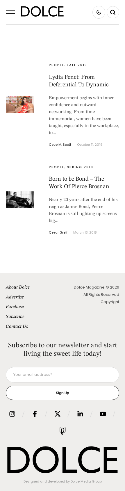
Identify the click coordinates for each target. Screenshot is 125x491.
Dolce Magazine (89, 287)
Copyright (110, 302)
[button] (10, 12)
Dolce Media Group (86, 481)
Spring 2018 (80, 167)
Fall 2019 (77, 65)
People (56, 65)
